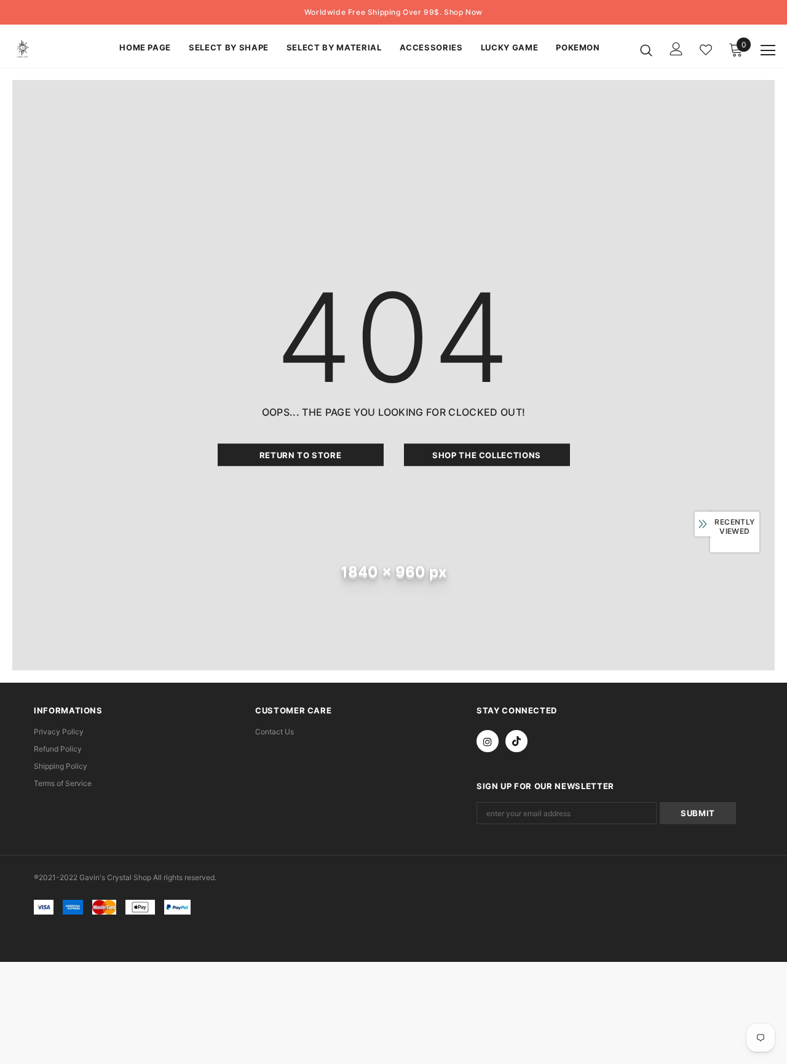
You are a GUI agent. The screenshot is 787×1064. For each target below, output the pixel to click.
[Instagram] (488, 741)
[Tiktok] (516, 741)
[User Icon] (676, 49)
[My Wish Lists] (706, 50)
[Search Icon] (646, 50)
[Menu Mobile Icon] (768, 50)
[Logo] (55, 49)
